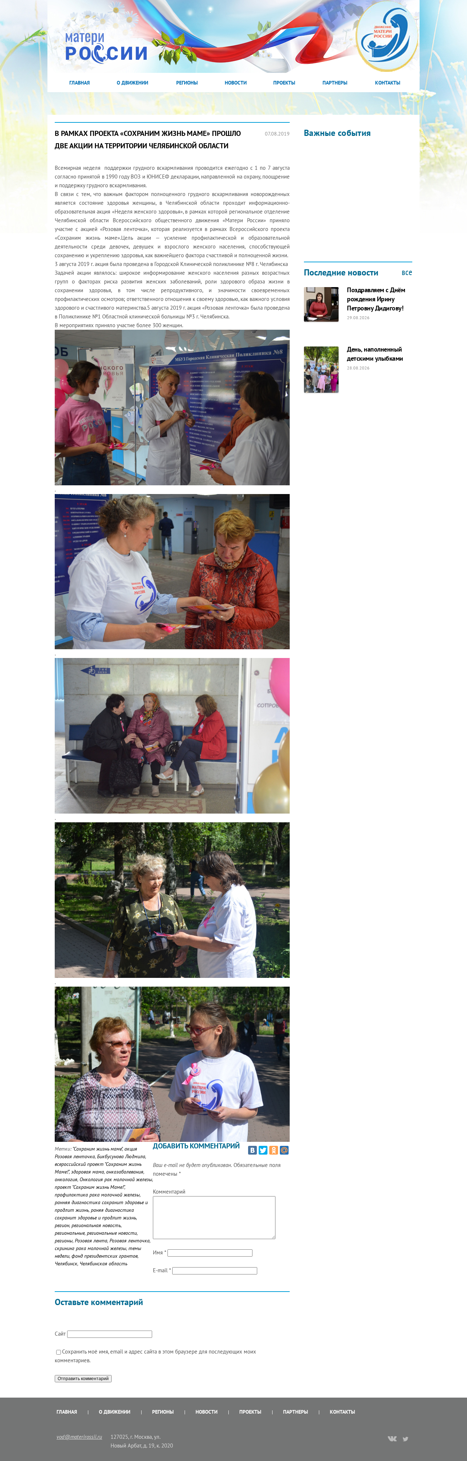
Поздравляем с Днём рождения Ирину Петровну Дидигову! (376, 299)
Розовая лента (91, 1240)
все (407, 272)
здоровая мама (87, 1171)
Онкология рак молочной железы (116, 1179)
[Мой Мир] (284, 1150)
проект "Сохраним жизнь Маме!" (89, 1187)
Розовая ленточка (129, 1240)
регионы (64, 1240)
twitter (405, 1439)
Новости (236, 82)
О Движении (132, 82)
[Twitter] (263, 1150)
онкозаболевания (124, 1171)
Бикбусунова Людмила (121, 1156)
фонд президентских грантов (105, 1256)
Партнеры (335, 82)
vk (392, 1439)
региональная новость (96, 1225)
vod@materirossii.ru (79, 1436)
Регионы (187, 82)
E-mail (162, 1270)
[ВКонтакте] (252, 1150)
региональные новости (112, 1233)
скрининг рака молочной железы (90, 1248)
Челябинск (66, 1263)
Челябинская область (103, 1263)
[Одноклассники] (273, 1150)
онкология (66, 1179)
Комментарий (169, 1191)
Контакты (387, 82)
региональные (70, 1233)
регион (62, 1225)
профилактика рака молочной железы (97, 1194)
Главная (79, 82)
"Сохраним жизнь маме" (97, 1148)
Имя (159, 1252)
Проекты (284, 82)
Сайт (60, 1333)
